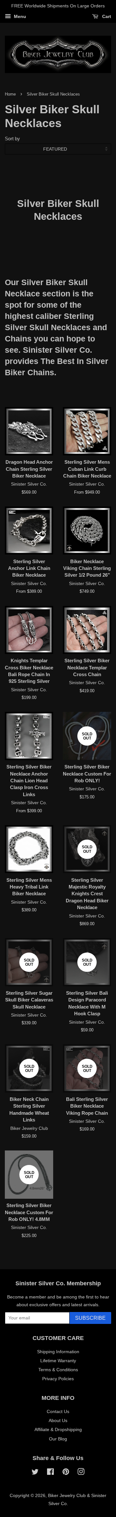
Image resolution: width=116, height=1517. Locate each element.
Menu (19, 16)
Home (10, 94)
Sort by (12, 138)
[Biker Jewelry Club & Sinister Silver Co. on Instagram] (80, 1472)
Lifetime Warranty (58, 1360)
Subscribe (90, 1318)
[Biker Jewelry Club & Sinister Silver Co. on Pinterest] (65, 1472)
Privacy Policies (58, 1378)
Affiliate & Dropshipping (58, 1429)
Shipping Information (58, 1351)
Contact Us (58, 1411)
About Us (58, 1420)
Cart (106, 16)
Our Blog (58, 1438)
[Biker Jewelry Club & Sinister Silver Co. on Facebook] (50, 1472)
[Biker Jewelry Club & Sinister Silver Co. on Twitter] (35, 1472)
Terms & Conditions (58, 1369)
